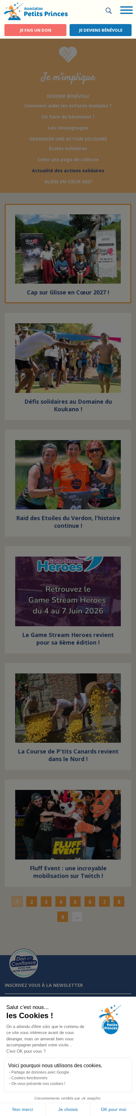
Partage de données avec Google (40, 1072)
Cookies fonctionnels (29, 1078)
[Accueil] (35, 10)
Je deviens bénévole (100, 30)
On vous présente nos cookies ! (38, 1083)
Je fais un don (35, 30)
